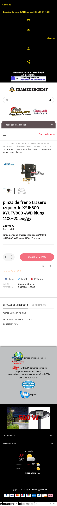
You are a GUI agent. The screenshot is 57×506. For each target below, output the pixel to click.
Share (11, 279)
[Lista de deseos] (43, 266)
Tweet (24, 279)
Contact (6, 4)
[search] (50, 100)
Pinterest (39, 279)
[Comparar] (50, 266)
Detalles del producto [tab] (15, 305)
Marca (6, 284)
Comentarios (39, 305)
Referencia (8, 287)
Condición (8, 324)
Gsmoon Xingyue (26, 284)
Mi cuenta (51, 38)
